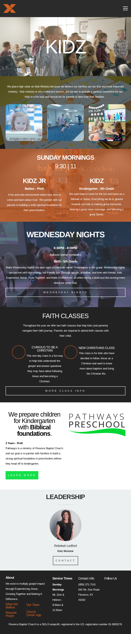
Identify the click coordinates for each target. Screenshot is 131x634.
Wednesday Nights (65, 292)
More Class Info (65, 390)
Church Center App (33, 613)
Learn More (22, 475)
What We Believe (12, 605)
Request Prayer (11, 614)
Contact (66, 560)
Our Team (33, 605)
